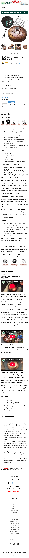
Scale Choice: (6, 91)
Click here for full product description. (12, 70)
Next (26, 48)
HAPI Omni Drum (14, 531)
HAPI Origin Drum (14, 529)
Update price (5, 97)
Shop (14, 505)
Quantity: (5, 99)
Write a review (6, 66)
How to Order (14, 510)
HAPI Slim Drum (14, 527)
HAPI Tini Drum (14, 522)
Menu (3, 7)
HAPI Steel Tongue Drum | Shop (16, 12)
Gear (14, 507)
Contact (14, 512)
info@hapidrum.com (15, 483)
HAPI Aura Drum (14, 525)
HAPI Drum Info (14, 503)
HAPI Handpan (14, 533)
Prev (3, 48)
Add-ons (14, 509)
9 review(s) (22, 64)
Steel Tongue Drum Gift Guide (14, 501)
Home (4, 12)
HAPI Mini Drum (14, 524)
